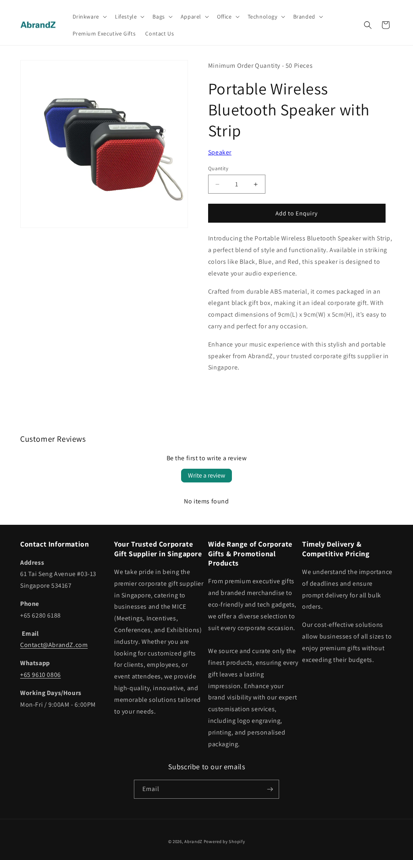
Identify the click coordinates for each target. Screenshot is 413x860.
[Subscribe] (270, 789)
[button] (89, 16)
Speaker (220, 152)
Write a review (206, 475)
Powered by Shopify (224, 841)
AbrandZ (193, 841)
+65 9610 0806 (40, 674)
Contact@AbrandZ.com (54, 645)
